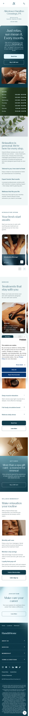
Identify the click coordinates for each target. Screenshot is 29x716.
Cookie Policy (13, 672)
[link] (13, 249)
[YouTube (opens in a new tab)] (16, 667)
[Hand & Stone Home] (14, 3)
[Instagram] (3, 667)
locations (9, 625)
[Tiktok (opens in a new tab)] (20, 667)
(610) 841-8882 (13, 21)
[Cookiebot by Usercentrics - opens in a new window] (19, 340)
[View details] (21, 261)
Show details (19, 364)
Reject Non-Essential (14, 374)
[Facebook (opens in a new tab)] (6, 667)
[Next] (24, 268)
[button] (14, 395)
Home (3, 625)
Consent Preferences (7, 675)
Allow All (14, 369)
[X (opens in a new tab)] (10, 667)
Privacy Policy (5, 672)
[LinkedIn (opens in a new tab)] (13, 667)
